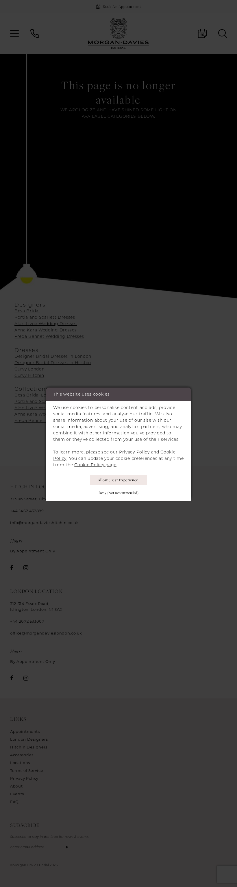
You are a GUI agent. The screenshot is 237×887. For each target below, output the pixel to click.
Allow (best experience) (119, 479)
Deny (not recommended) (118, 492)
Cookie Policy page (95, 464)
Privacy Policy (134, 452)
